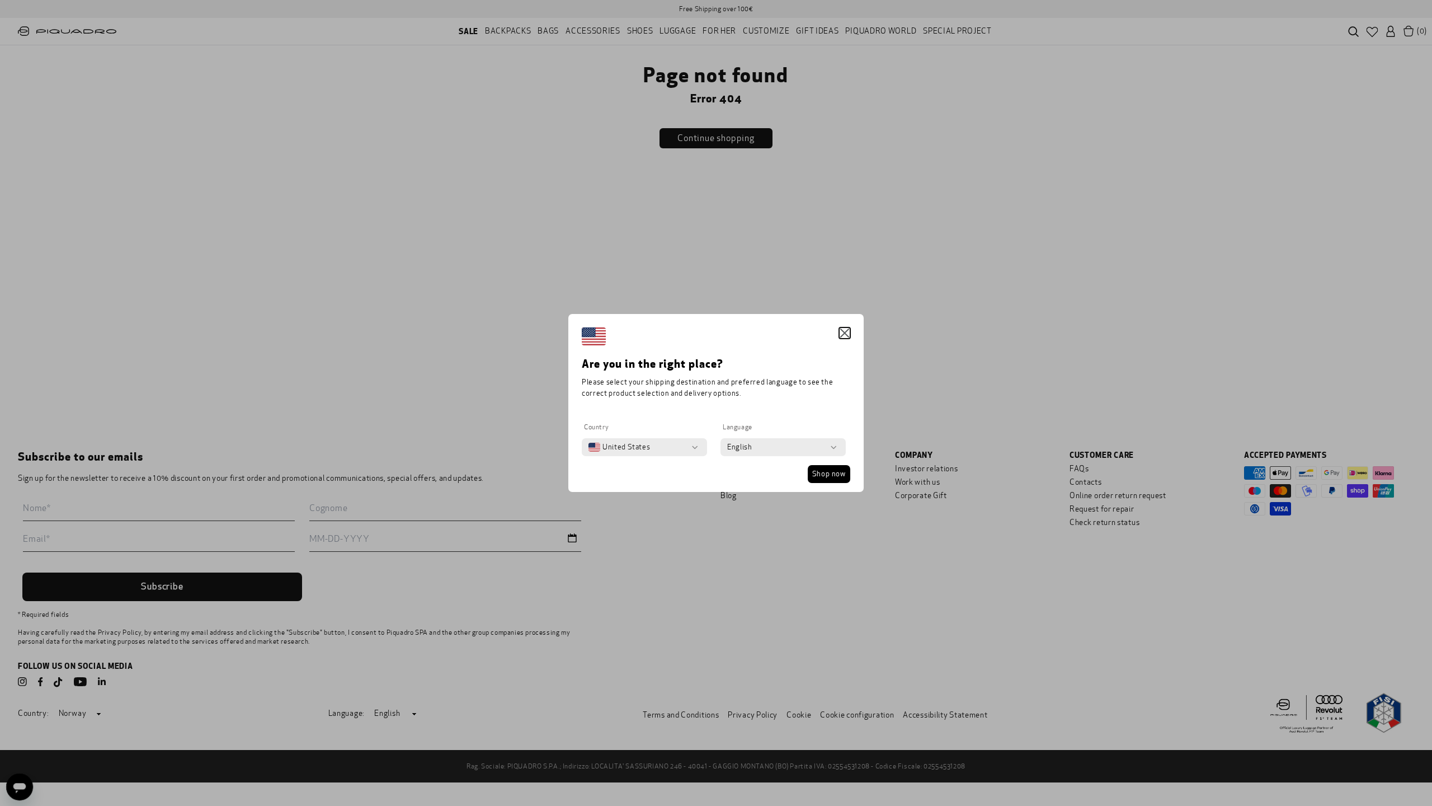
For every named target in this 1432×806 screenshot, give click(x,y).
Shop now (829, 474)
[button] (844, 333)
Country (596, 427)
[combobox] (619, 447)
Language (737, 427)
